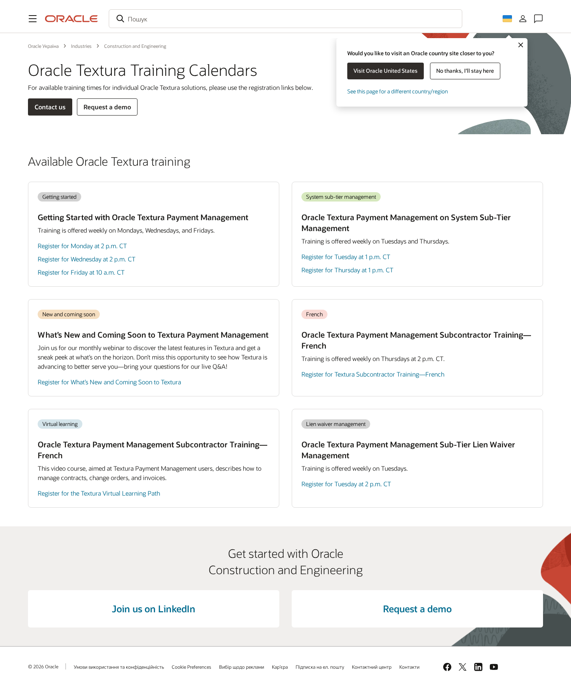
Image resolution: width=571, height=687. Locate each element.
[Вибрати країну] (507, 18)
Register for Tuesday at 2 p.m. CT (346, 484)
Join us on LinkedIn (153, 609)
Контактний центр (372, 667)
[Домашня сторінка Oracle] (71, 19)
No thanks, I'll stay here (465, 70)
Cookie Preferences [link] (191, 667)
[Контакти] (538, 18)
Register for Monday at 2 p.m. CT (82, 246)
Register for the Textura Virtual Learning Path (99, 493)
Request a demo (107, 107)
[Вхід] (522, 18)
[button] (32, 18)
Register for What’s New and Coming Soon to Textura (109, 382)
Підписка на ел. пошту (320, 667)
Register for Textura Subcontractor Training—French (372, 374)
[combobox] (285, 18)
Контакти (409, 667)
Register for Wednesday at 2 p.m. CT (87, 259)
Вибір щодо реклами (241, 667)
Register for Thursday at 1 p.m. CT (347, 270)
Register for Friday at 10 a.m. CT (81, 272)
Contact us (50, 107)
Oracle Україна (43, 46)
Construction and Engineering (135, 46)
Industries (81, 46)
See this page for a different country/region (397, 91)
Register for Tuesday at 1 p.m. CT (345, 256)
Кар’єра (280, 667)
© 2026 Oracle (43, 666)
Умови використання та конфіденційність (119, 667)
